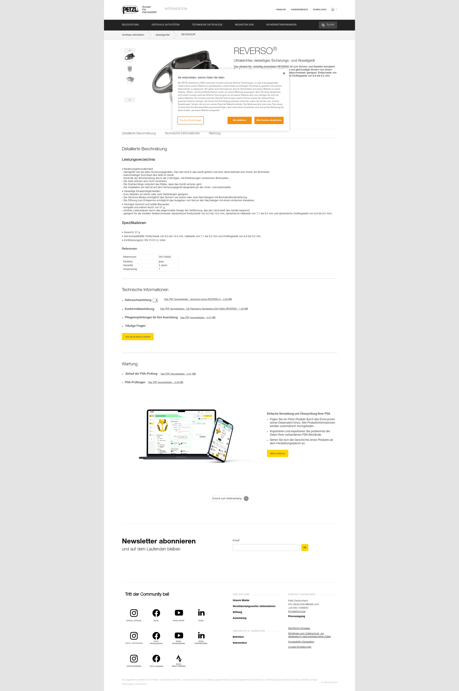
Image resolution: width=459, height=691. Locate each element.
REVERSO (188, 34)
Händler (281, 9)
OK (304, 547)
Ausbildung (240, 618)
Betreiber (238, 637)
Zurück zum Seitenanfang (227, 498)
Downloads (319, 9)
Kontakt (284, 23)
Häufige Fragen (288, 18)
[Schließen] (284, 73)
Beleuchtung (130, 25)
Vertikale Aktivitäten (165, 25)
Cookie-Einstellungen (191, 120)
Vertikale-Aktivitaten (133, 35)
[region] (230, 100)
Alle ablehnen (239, 120)
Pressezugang (296, 616)
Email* (236, 540)
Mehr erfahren (277, 453)
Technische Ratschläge (207, 25)
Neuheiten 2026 (244, 25)
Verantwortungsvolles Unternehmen (254, 606)
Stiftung (237, 612)
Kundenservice (299, 9)
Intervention (176, 9)
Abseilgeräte (163, 35)
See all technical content (137, 337)
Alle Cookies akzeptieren (269, 120)
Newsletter (285, 28)
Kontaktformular (297, 611)
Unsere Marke (241, 600)
